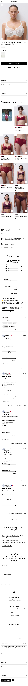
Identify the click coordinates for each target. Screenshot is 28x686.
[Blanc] (17, 127)
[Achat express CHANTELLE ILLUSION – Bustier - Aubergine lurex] (12, 211)
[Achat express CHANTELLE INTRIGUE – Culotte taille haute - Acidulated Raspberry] (26, 153)
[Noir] (19, 127)
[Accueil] (14, 2)
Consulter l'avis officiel (7, 545)
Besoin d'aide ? (7, 680)
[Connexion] (23, 1)
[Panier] (26, 1)
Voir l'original (5, 347)
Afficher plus (14, 293)
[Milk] (3, 55)
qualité (14, 323)
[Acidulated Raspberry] (15, 127)
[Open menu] (1, 1)
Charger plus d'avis (14, 519)
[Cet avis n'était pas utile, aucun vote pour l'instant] (24, 368)
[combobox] (20, 330)
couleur (4, 323)
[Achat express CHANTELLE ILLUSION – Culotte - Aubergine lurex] (26, 211)
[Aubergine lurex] (15, 185)
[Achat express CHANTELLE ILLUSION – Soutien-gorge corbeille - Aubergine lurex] (26, 182)
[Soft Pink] (21, 127)
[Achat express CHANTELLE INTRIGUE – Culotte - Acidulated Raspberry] (12, 182)
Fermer (13, 680)
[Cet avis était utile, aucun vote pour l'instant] (21, 368)
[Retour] (2, 5)
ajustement (5, 326)
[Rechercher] (4, 1)
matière (9, 323)
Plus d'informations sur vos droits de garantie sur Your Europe (13, 542)
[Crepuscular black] (17, 185)
